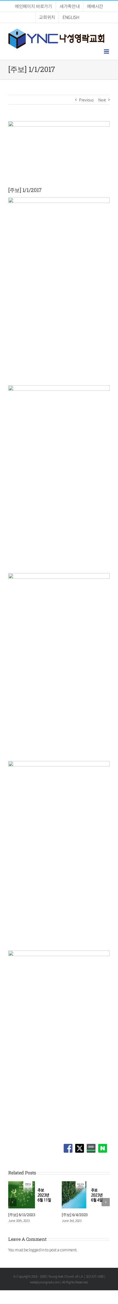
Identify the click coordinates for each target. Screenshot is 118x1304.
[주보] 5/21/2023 (93, 1214)
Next (102, 99)
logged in (36, 1249)
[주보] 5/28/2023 (40, 1214)
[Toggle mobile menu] (107, 51)
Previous (86, 99)
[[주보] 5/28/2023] (50, 1184)
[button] (12, 1202)
